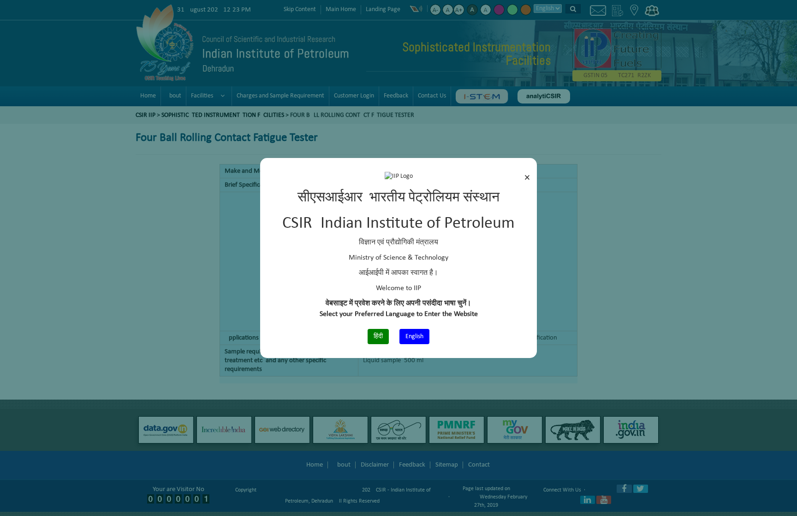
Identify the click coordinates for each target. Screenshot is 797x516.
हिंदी (378, 336)
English (414, 336)
